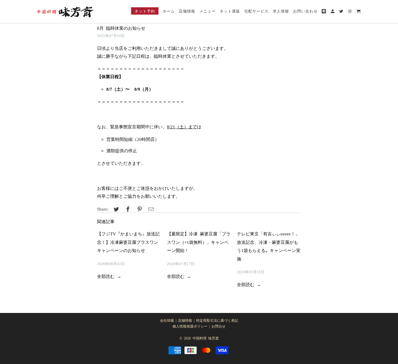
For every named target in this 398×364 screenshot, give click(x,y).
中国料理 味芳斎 (206, 338)
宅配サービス (256, 11)
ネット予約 (145, 11)
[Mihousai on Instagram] (350, 12)
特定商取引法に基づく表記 (217, 320)
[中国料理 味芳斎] (65, 11)
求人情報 (281, 11)
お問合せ (219, 326)
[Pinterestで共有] (138, 208)
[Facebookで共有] (127, 208)
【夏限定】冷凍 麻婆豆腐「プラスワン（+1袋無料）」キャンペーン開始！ (198, 241)
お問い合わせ (305, 11)
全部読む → (109, 276)
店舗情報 (185, 320)
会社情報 (167, 320)
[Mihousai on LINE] (324, 11)
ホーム (169, 11)
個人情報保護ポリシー (189, 326)
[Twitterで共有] (115, 208)
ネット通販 (230, 11)
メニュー (207, 11)
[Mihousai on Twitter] (341, 12)
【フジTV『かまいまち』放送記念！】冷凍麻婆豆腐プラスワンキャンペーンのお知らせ (128, 241)
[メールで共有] (150, 208)
